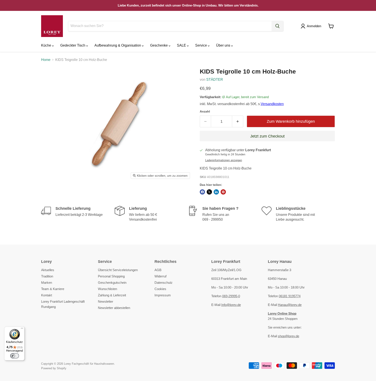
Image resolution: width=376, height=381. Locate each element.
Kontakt (46, 295)
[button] (312, 26)
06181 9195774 (289, 296)
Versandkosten (272, 104)
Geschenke (159, 45)
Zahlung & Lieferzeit (112, 295)
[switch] (14, 355)
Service (201, 45)
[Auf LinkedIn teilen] (216, 192)
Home (45, 60)
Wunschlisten (107, 289)
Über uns (223, 45)
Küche (46, 45)
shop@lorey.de (288, 336)
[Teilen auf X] (209, 192)
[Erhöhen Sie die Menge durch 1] (237, 122)
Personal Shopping (111, 276)
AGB (157, 270)
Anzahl (205, 111)
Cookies (160, 289)
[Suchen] (277, 26)
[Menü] (22, 329)
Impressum (162, 295)
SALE (182, 45)
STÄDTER (214, 79)
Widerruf (160, 276)
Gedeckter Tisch (73, 45)
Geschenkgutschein (112, 282)
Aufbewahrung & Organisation (118, 45)
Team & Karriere (52, 289)
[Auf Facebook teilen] (202, 192)
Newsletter (105, 301)
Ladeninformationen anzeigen (223, 160)
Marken (46, 282)
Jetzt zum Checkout (267, 136)
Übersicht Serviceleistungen (118, 270)
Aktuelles (47, 270)
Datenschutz (163, 282)
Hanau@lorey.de (290, 305)
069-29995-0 (231, 296)
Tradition (47, 276)
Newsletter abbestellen (114, 308)
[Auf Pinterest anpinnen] (223, 192)
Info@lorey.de (231, 305)
